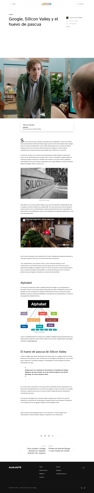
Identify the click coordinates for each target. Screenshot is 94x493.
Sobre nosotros (43, 470)
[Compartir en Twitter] (41, 436)
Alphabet (25, 127)
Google (11, 14)
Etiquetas (58, 470)
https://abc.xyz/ (32, 341)
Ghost (34, 487)
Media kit (41, 473)
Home (41, 467)
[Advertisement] (47, 46)
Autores (58, 467)
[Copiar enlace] (53, 436)
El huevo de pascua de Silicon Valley (32, 129)
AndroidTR (15, 467)
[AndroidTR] (46, 4)
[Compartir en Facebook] (45, 436)
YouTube (68, 26)
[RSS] (84, 487)
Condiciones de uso (61, 473)
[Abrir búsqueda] (83, 467)
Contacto (41, 477)
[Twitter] (81, 487)
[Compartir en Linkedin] (49, 436)
